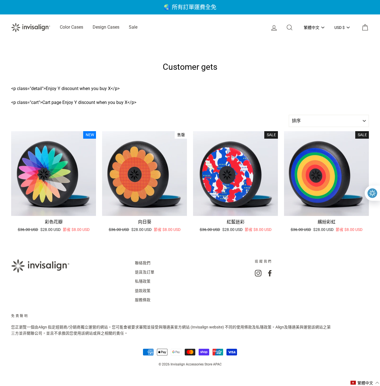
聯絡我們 (142, 263)
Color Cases (71, 27)
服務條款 (142, 300)
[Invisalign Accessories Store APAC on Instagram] (258, 273)
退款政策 (142, 290)
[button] (365, 383)
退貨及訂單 (144, 272)
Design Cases (106, 27)
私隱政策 (142, 281)
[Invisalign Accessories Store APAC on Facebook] (270, 273)
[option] (190, 7)
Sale (133, 27)
